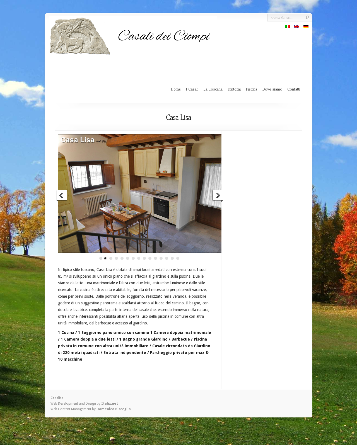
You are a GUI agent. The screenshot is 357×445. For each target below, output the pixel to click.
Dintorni (234, 89)
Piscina (251, 89)
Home (176, 89)
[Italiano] (287, 26)
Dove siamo (272, 89)
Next (217, 196)
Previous (61, 196)
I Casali (192, 89)
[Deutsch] (305, 26)
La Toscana (213, 89)
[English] (296, 26)
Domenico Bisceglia (114, 409)
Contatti (293, 89)
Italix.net (109, 403)
